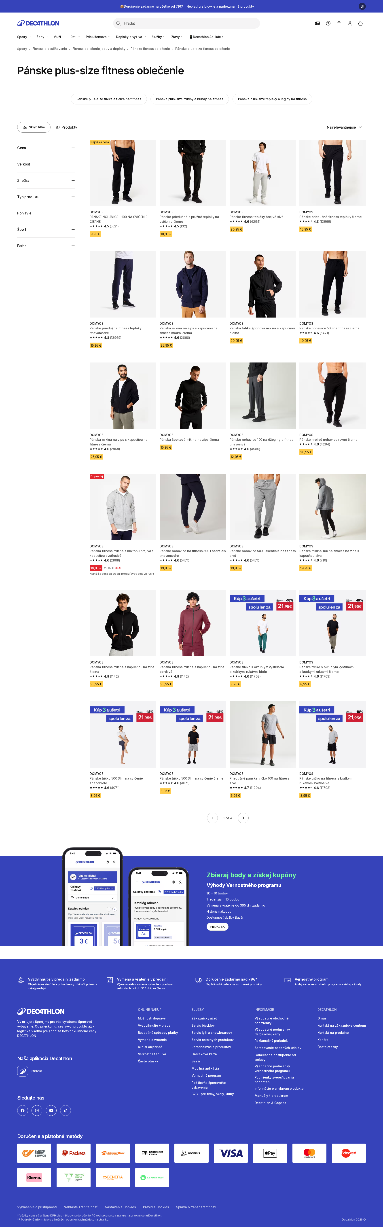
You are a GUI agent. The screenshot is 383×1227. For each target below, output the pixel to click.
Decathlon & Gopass (270, 1103)
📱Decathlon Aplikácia (206, 37)
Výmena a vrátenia (152, 1040)
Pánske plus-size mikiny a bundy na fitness (189, 99)
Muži (57, 37)
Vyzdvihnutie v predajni (156, 1025)
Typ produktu (28, 197)
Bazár (196, 1061)
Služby (157, 37)
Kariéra (322, 1040)
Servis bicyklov (203, 1025)
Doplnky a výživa (129, 37)
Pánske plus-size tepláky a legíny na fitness (272, 99)
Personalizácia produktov (211, 1047)
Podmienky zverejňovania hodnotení (274, 1079)
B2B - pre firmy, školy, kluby (213, 1094)
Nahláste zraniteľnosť (80, 1207)
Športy (22, 37)
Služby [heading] (198, 1009)
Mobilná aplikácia (205, 1068)
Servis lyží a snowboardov (212, 1032)
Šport (21, 229)
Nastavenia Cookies (120, 1207)
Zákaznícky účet (204, 1018)
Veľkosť (23, 164)
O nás (321, 1018)
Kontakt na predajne (333, 1032)
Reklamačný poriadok (271, 1041)
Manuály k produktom (271, 1096)
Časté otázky (148, 1061)
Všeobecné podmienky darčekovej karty (272, 1032)
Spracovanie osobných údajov (278, 1048)
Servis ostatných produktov (213, 1040)
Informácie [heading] (264, 1009)
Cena (21, 148)
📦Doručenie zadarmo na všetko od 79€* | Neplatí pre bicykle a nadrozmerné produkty (187, 6)
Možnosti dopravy (152, 1018)
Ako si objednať (150, 1047)
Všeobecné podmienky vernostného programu (272, 1068)
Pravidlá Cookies (156, 1207)
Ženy (40, 37)
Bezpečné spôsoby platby (158, 1032)
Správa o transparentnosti (196, 1207)
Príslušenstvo (97, 37)
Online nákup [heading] (149, 1009)
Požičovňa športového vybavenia (209, 1085)
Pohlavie (24, 213)
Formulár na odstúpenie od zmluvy (275, 1057)
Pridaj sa (217, 926)
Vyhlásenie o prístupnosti (37, 1207)
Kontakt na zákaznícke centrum (341, 1025)
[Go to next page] (243, 818)
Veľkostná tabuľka (152, 1054)
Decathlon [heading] (327, 1009)
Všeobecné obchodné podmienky (272, 1020)
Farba (22, 246)
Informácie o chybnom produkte (279, 1088)
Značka (23, 180)
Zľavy (176, 37)
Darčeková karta (204, 1054)
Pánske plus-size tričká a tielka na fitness (108, 99)
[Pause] (362, 6)
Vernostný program (206, 1075)
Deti (73, 37)
